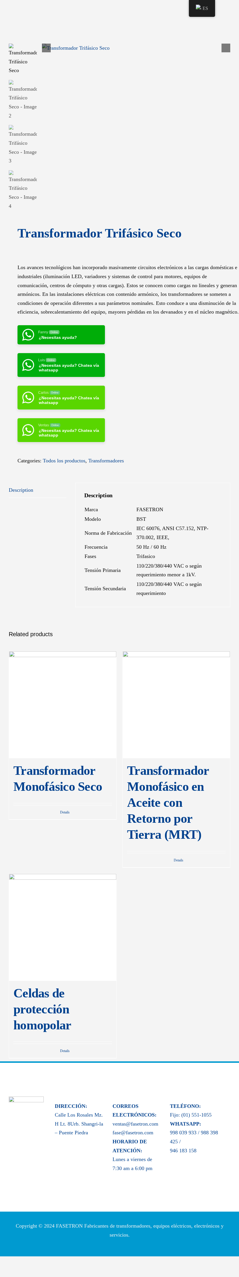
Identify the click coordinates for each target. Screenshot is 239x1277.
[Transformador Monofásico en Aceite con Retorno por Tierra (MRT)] (176, 704)
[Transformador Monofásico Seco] (62, 704)
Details (65, 812)
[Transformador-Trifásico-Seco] (136, 48)
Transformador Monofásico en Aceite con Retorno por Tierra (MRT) (168, 802)
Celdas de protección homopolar (42, 1009)
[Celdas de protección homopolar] (62, 927)
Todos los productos (64, 461)
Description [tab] (21, 490)
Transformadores (106, 461)
